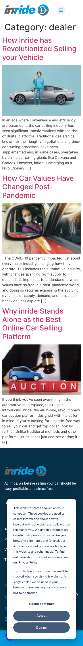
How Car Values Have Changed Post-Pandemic (38, 187)
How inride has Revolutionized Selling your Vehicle (39, 49)
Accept (42, 615)
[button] (61, 10)
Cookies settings (41, 604)
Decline (41, 627)
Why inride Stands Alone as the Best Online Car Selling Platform (32, 324)
